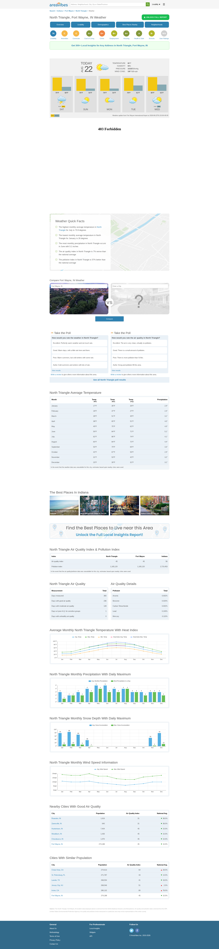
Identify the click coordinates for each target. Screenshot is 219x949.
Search (52, 11)
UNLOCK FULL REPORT (156, 17)
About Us (53, 928)
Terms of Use (55, 936)
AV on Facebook (137, 930)
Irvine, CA (55, 890)
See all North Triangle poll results (109, 380)
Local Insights (95, 928)
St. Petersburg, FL (58, 875)
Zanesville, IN (57, 823)
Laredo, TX (56, 880)
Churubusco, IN (57, 839)
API (91, 936)
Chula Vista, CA (57, 870)
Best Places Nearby (130, 25)
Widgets (93, 932)
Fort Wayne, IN (57, 844)
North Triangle (81, 11)
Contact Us (54, 944)
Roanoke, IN (56, 818)
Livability (155, 4)
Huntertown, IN (57, 829)
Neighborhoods (157, 25)
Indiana (60, 11)
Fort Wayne (69, 11)
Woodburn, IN (57, 834)
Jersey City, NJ (57, 885)
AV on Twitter (131, 930)
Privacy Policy (55, 940)
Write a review (56, 374)
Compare (109, 319)
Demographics (103, 25)
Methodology (54, 932)
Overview (60, 25)
